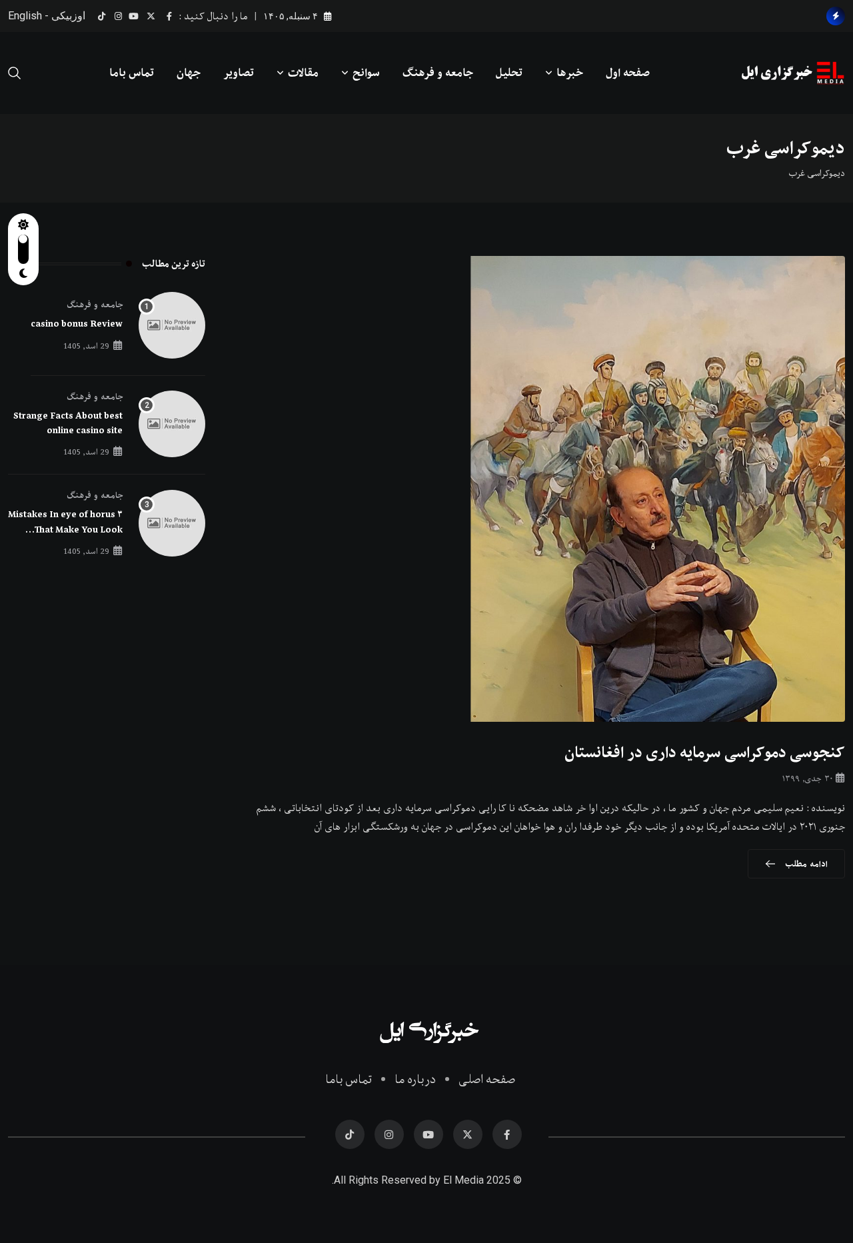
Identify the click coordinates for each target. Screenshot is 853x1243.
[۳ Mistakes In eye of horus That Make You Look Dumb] (172, 523)
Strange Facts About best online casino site (68, 423)
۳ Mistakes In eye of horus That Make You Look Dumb (65, 529)
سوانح (366, 72)
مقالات (303, 72)
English (25, 15)
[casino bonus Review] (172, 325)
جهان (189, 72)
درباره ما (415, 1079)
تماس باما (131, 72)
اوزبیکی (68, 15)
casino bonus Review (77, 324)
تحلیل (509, 72)
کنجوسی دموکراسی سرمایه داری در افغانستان (704, 752)
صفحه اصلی (486, 1079)
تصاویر (238, 72)
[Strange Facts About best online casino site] (172, 424)
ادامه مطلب (806, 864)
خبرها (569, 72)
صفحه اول (628, 72)
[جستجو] (14, 73)
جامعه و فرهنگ (438, 72)
